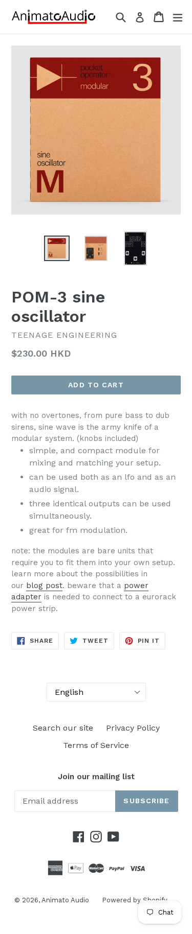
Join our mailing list (96, 776)
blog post (44, 585)
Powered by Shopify (134, 900)
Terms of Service (96, 745)
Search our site (63, 728)
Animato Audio (65, 900)
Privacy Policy (133, 728)
